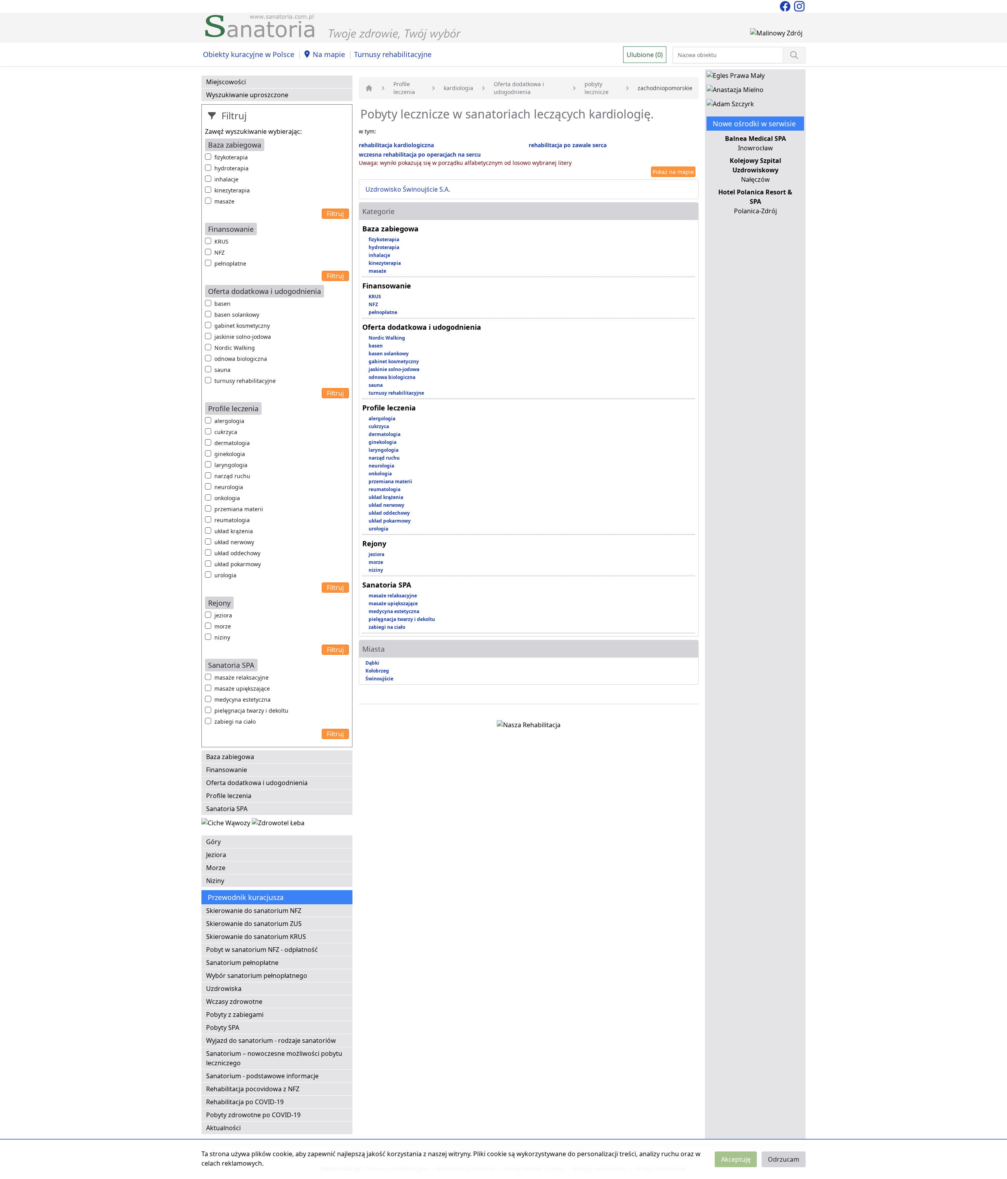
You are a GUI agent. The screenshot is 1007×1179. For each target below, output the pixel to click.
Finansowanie (226, 769)
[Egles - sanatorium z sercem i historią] (735, 77)
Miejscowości (226, 82)
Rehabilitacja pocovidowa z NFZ (252, 1089)
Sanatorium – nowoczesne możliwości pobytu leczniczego (274, 1058)
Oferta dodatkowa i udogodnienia (257, 782)
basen (222, 303)
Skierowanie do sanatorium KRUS (256, 936)
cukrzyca (225, 432)
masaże (224, 201)
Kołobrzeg (377, 670)
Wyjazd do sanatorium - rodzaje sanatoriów (271, 1040)
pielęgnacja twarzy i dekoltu (251, 710)
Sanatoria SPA (226, 808)
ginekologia (229, 454)
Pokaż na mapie (673, 172)
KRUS (221, 241)
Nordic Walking (234, 347)
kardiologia (458, 88)
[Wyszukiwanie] (794, 55)
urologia (225, 575)
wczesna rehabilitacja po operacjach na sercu (420, 154)
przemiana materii (238, 509)
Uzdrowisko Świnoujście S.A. (407, 189)
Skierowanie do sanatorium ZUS (254, 923)
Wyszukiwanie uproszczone (247, 95)
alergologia (229, 421)
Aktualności (223, 1128)
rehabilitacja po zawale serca (568, 145)
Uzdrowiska (224, 988)
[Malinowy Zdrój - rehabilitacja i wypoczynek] (776, 34)
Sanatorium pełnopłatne (242, 962)
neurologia (228, 487)
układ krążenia (233, 531)
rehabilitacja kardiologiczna (396, 145)
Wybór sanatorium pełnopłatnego (256, 975)
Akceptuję (736, 1159)
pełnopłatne (230, 263)
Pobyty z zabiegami (235, 1014)
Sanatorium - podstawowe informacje (262, 1076)
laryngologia (230, 465)
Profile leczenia (228, 795)
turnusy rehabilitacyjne (245, 380)
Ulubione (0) (645, 54)
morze (222, 626)
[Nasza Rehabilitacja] (529, 726)
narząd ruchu (232, 476)
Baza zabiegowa (230, 756)
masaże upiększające (242, 688)
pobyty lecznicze (597, 88)
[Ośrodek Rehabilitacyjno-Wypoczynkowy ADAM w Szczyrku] (730, 105)
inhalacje (226, 179)
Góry (213, 841)
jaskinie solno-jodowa (242, 336)
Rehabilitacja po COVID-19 (245, 1102)
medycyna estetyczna (242, 699)
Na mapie (329, 54)
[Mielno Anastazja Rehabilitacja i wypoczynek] (735, 91)
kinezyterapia (232, 190)
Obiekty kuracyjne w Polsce (248, 54)
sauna (222, 369)
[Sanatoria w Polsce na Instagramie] (799, 5)
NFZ (219, 252)
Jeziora (216, 854)
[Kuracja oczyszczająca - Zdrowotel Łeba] (278, 824)
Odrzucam (783, 1159)
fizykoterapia (231, 157)
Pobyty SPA (222, 1027)
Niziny (215, 880)
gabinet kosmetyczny (242, 325)
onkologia (227, 498)
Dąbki (372, 663)
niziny (222, 637)
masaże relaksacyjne (241, 677)
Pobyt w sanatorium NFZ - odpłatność (262, 949)
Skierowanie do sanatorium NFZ (253, 910)
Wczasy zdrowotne (234, 1001)
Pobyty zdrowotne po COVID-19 (253, 1115)
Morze (215, 867)
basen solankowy (236, 314)
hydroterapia (231, 168)
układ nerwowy (234, 542)
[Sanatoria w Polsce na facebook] (786, 5)
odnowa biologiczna (240, 358)
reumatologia (232, 520)
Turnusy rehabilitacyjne (393, 54)
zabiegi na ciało (235, 721)
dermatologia (232, 443)
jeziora (223, 615)
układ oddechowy (237, 553)
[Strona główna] (369, 88)
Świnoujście (379, 678)
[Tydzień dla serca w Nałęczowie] (226, 824)
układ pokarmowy (237, 564)
